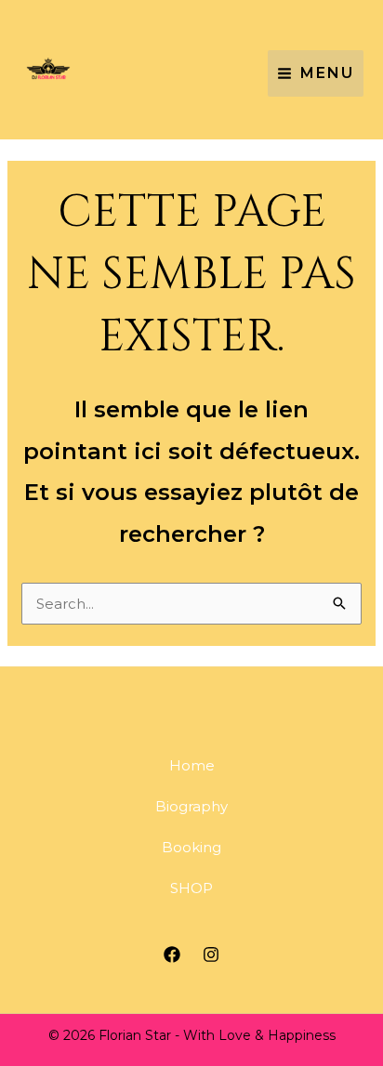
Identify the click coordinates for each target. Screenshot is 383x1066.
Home (192, 765)
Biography (191, 806)
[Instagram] (211, 954)
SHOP (191, 888)
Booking (191, 847)
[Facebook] (172, 954)
